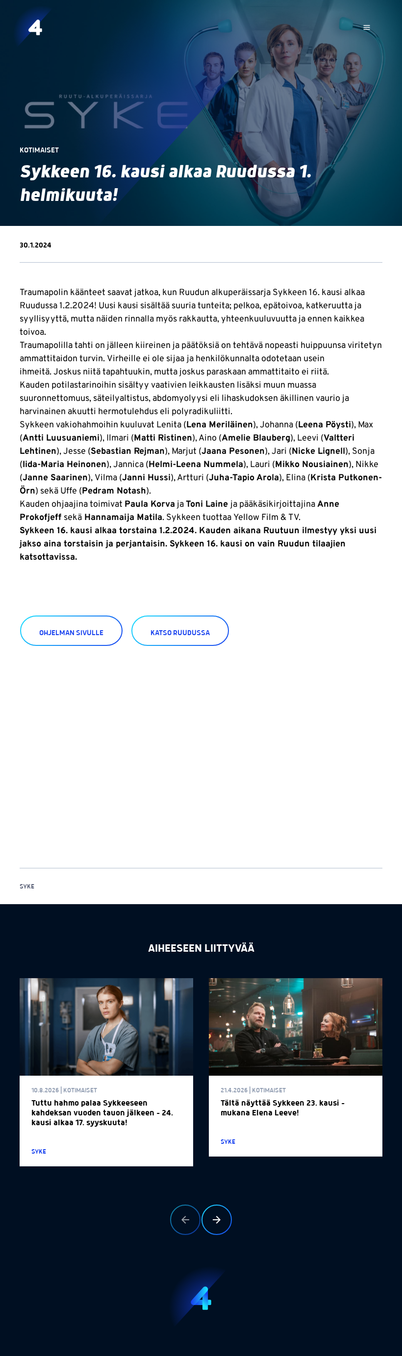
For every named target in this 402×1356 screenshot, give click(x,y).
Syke (27, 886)
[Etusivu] (35, 27)
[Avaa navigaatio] (366, 27)
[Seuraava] (216, 1219)
